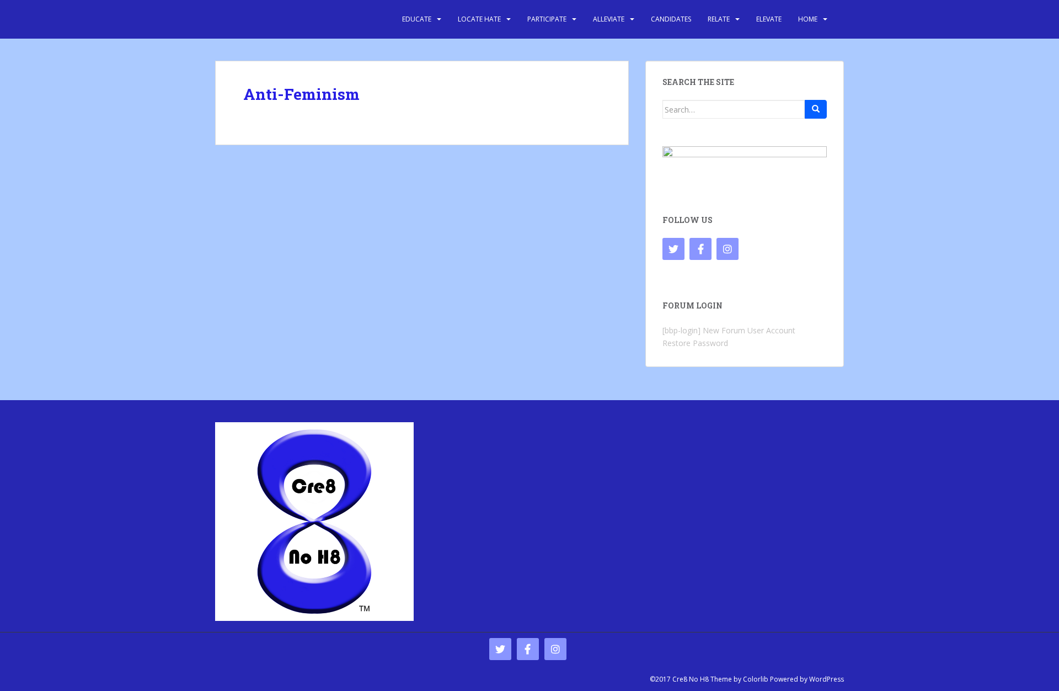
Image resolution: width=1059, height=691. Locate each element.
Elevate (769, 19)
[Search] (816, 109)
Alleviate (608, 19)
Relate (719, 19)
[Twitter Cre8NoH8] (673, 249)
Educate (416, 19)
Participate (546, 19)
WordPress (826, 679)
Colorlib (755, 679)
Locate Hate (479, 19)
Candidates (671, 19)
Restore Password (695, 343)
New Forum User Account (749, 330)
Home (807, 19)
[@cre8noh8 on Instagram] (727, 249)
